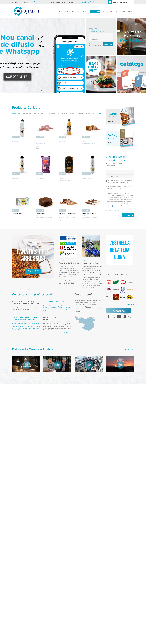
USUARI (115, 2)
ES (12, 2)
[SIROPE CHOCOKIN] (22, 128)
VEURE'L (110, 142)
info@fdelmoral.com (68, 2)
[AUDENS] (130, 289)
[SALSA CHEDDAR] (69, 128)
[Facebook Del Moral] (80, 2)
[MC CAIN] (130, 297)
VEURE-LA (110, 121)
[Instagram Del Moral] (91, 2)
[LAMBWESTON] (123, 297)
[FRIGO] (109, 282)
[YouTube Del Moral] (85, 2)
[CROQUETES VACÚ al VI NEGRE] (92, 128)
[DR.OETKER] (123, 282)
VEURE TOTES (130, 304)
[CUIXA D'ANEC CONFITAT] (69, 165)
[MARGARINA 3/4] (22, 202)
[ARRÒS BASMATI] (46, 165)
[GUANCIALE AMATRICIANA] (69, 202)
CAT (16, 2)
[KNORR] (116, 282)
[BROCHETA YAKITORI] (92, 202)
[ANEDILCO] (116, 289)
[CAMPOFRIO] (109, 290)
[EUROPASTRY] (130, 282)
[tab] (16, 114)
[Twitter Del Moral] (83, 2)
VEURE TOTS (67, 333)
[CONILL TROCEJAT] (46, 128)
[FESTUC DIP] (92, 165)
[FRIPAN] (109, 297)
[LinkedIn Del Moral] (89, 2)
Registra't (91, 43)
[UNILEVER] (123, 290)
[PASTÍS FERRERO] (46, 202)
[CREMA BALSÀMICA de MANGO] (22, 165)
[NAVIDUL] (116, 297)
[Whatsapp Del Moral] (94, 2)
